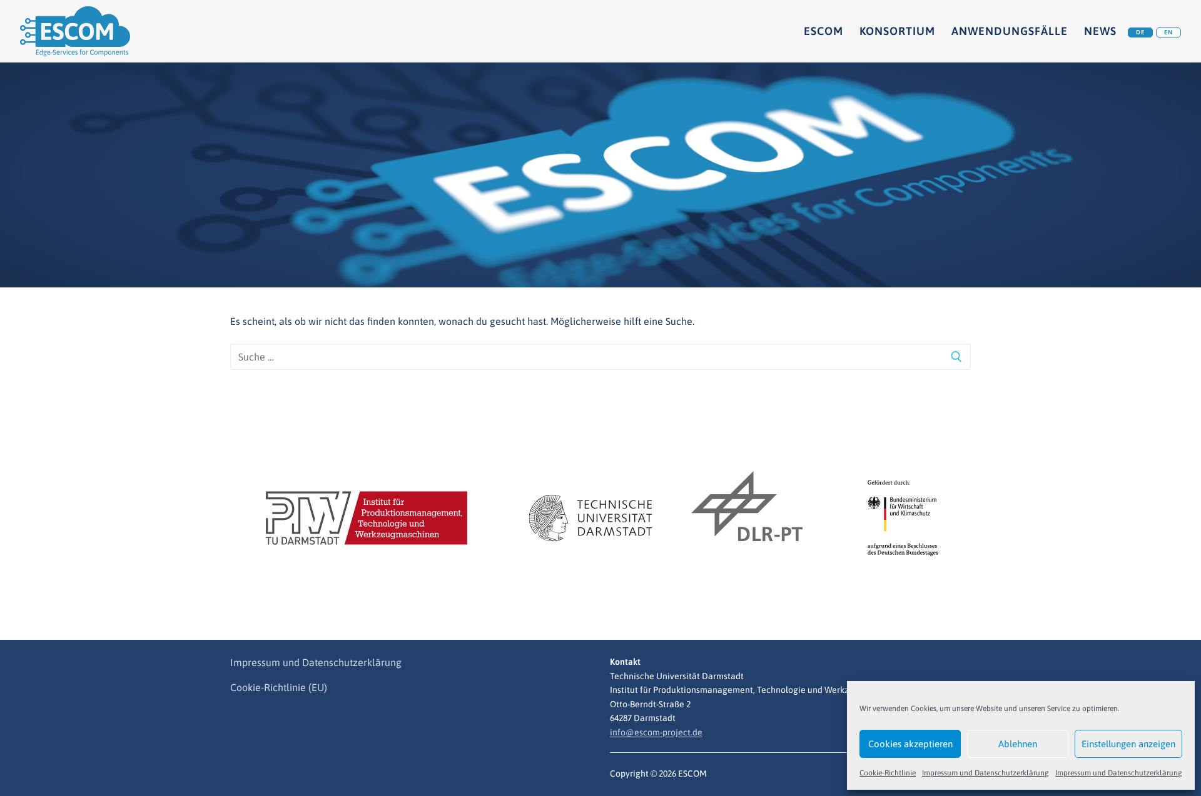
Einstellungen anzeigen (1128, 744)
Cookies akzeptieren (910, 744)
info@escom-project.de (656, 732)
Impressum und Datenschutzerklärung (985, 773)
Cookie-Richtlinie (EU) (278, 687)
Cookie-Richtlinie (887, 773)
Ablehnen (1017, 744)
